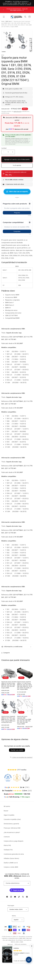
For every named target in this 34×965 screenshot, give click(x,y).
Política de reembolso (20, 944)
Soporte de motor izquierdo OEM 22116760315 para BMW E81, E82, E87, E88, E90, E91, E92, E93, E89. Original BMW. (9, 684)
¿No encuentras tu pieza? (12, 832)
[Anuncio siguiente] (30, 10)
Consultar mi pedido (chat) (12, 819)
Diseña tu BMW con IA (11, 863)
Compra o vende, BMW (11, 867)
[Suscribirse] (28, 883)
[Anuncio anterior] (3, 10)
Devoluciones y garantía (11, 823)
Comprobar (17, 231)
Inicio (3, 21)
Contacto (7, 837)
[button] (4, 17)
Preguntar (17, 212)
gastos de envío (17, 111)
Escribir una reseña (17, 750)
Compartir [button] (6, 653)
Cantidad (3, 148)
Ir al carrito (17, 165)
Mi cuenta (7, 806)
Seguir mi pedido (9, 815)
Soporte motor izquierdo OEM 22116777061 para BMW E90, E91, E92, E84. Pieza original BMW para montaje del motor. (8, 719)
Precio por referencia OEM (12, 828)
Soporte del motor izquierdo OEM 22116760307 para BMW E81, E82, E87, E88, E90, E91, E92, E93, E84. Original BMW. (24, 720)
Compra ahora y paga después (13, 841)
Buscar (6, 811)
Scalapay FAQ (8, 849)
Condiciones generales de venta (14, 854)
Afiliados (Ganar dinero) (11, 858)
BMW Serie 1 (9, 21)
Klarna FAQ (7, 845)
